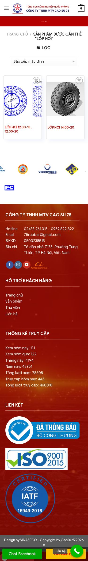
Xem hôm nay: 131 (20, 348)
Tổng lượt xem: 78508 (24, 373)
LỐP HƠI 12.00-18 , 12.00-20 (18, 129)
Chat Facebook (22, 554)
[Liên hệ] (76, 551)
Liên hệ (11, 314)
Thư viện (12, 307)
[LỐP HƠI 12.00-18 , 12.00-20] (23, 99)
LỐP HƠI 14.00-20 (61, 127)
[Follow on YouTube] (27, 265)
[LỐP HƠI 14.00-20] (65, 99)
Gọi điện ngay (66, 554)
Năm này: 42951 (18, 366)
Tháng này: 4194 (19, 360)
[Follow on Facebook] (10, 265)
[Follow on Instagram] (18, 265)
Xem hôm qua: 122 (20, 354)
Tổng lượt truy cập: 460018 (28, 385)
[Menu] (6, 8)
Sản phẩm (13, 301)
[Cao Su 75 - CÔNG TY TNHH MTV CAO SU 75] (40, 9)
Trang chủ (17, 34)
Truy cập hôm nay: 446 (25, 379)
